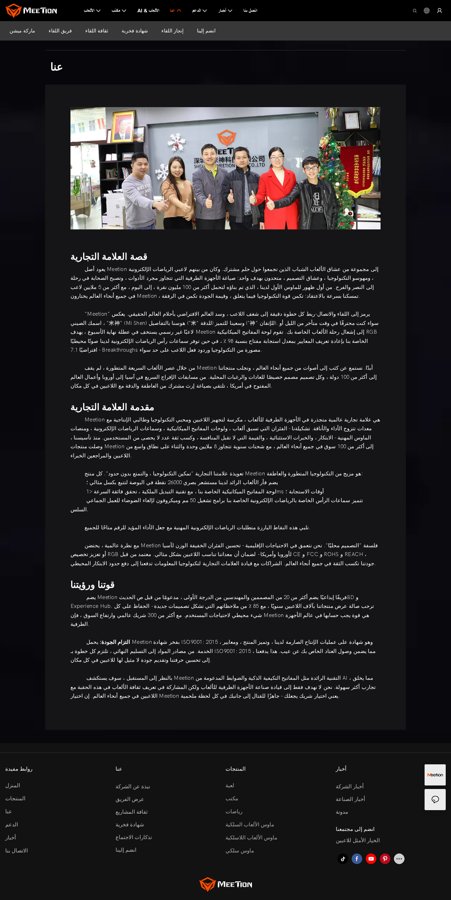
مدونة (342, 812)
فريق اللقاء (60, 30)
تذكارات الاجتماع (134, 837)
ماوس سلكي (240, 850)
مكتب (232, 798)
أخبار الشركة (350, 786)
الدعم (11, 824)
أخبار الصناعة (350, 799)
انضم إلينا (206, 30)
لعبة (230, 785)
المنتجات (15, 798)
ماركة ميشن (22, 30)
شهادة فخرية (135, 30)
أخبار (10, 837)
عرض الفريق (130, 799)
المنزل (12, 785)
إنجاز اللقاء (172, 30)
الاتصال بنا (16, 850)
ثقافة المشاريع (132, 812)
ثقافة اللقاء (96, 30)
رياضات (234, 811)
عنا (8, 811)
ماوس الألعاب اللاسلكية (251, 837)
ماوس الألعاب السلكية (250, 824)
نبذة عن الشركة (133, 786)
